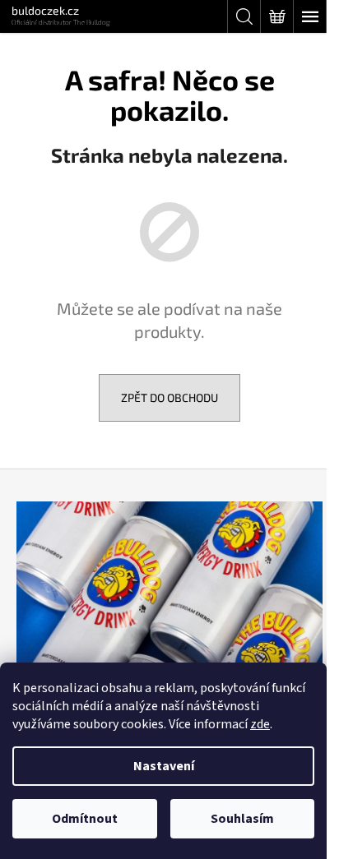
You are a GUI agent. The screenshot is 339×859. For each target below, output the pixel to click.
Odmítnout (85, 819)
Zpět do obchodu (169, 397)
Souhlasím (242, 819)
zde (260, 724)
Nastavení (163, 766)
